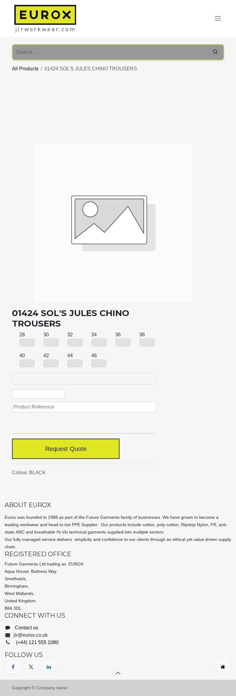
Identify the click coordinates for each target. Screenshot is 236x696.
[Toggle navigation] (218, 18)
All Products (25, 68)
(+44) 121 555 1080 (37, 642)
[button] (118, 673)
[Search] (215, 52)
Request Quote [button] (66, 448)
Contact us (26, 627)
